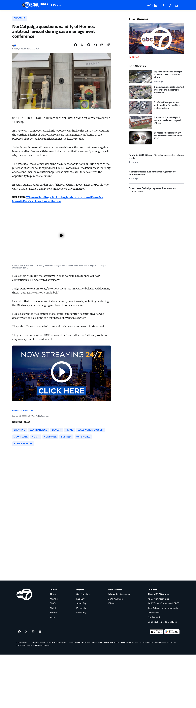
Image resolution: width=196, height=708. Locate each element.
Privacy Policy (22, 642)
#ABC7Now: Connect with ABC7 (163, 603)
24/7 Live (56, 4)
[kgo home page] (24, 594)
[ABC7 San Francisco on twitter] (26, 632)
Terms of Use (97, 642)
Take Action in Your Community (163, 608)
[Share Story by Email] (101, 44)
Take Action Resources (119, 594)
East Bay (80, 599)
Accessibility (154, 613)
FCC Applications (146, 642)
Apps (52, 617)
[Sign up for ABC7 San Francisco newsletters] (40, 632)
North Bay (81, 613)
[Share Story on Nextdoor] (95, 44)
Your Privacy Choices (37, 642)
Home (53, 594)
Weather (54, 599)
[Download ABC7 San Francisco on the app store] (156, 631)
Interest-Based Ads (111, 642)
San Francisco (83, 594)
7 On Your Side (115, 599)
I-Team (111, 603)
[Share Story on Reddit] (88, 44)
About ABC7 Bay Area (158, 594)
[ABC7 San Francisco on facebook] (19, 632)
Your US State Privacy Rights (79, 642)
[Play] (156, 38)
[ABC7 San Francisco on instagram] (33, 632)
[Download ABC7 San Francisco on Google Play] (171, 631)
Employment (154, 617)
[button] (18, 5)
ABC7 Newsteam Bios (158, 599)
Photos (53, 613)
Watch (53, 608)
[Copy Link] (108, 44)
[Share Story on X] (82, 44)
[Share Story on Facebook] (75, 44)
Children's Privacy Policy (56, 642)
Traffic (53, 603)
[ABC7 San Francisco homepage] (35, 5)
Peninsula (81, 608)
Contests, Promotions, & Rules (162, 622)
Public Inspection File (129, 642)
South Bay (81, 603)
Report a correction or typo (23, 410)
